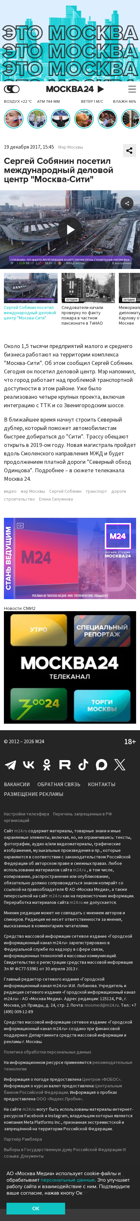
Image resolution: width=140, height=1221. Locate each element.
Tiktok (83, 764)
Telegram (10, 764)
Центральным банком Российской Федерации (63, 1089)
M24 (39, 741)
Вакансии (17, 784)
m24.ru (20, 831)
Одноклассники (46, 764)
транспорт (96, 491)
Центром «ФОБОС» (101, 1079)
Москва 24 (70, 89)
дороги (118, 491)
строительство (19, 499)
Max (101, 764)
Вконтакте (28, 764)
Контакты (102, 784)
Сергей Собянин (65, 491)
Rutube (65, 764)
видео (10, 491)
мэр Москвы (33, 491)
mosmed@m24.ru (102, 1005)
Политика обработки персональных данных (47, 1052)
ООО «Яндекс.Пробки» (59, 1099)
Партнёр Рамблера (23, 1139)
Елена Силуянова (56, 499)
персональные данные (68, 1180)
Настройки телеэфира (26, 814)
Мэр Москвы (70, 147)
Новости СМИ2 (19, 608)
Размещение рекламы (33, 794)
